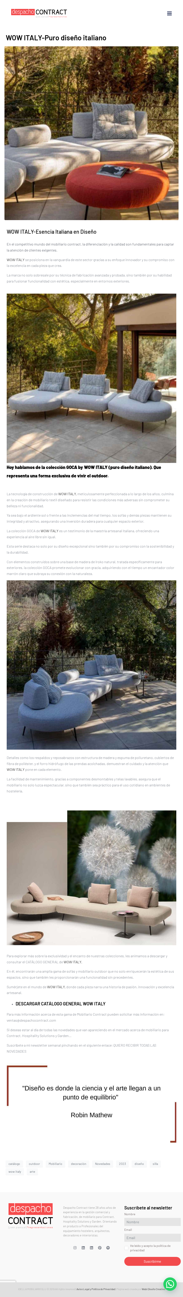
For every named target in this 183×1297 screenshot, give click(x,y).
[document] (91, 648)
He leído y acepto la (73, 686)
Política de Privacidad (87, 686)
